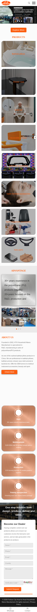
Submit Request (12, 583)
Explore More (18, 30)
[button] (15, 21)
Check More (9, 372)
